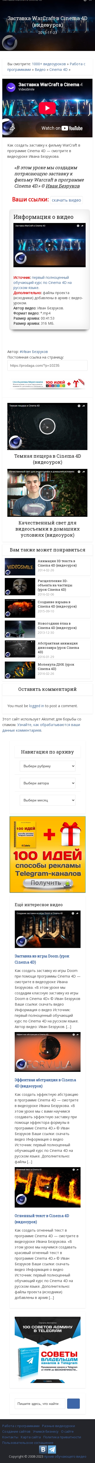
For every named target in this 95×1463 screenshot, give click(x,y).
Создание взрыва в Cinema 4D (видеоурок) (57, 604)
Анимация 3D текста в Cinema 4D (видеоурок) (57, 563)
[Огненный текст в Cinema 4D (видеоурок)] (48, 1187)
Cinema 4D (58, 69)
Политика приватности (62, 1437)
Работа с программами (21, 1426)
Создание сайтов (16, 1431)
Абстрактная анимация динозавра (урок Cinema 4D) (58, 647)
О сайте (67, 1431)
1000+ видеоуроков (49, 63)
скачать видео (66, 200)
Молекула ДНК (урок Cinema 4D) (56, 666)
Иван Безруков (35, 351)
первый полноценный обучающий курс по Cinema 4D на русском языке (42, 282)
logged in (36, 705)
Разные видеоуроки (58, 1426)
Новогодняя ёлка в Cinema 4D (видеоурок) (57, 625)
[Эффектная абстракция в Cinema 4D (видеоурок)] (48, 1051)
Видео (40, 69)
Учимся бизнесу (46, 1431)
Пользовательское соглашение (27, 1442)
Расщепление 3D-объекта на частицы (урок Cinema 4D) (55, 585)
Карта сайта (31, 1437)
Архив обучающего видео (65, 1456)
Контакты (10, 1437)
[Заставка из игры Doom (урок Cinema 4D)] (48, 928)
